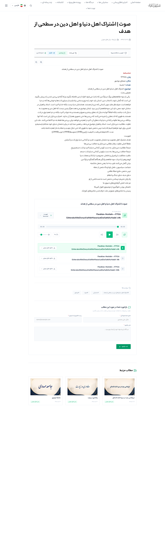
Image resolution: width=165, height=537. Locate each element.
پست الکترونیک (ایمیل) (75, 316)
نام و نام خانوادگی (125, 316)
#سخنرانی (96, 293)
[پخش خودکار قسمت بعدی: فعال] (124, 234)
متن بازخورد (127, 325)
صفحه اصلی (135, 2)
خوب (57, 132)
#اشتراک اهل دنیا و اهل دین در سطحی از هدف (116, 293)
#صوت (86, 293)
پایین (81, 132)
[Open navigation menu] (6, 5)
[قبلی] (101, 234)
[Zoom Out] (36, 62)
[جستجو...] (31, 6)
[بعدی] (117, 234)
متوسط (70, 132)
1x (55, 235)
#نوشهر (77, 293)
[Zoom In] (41, 62)
